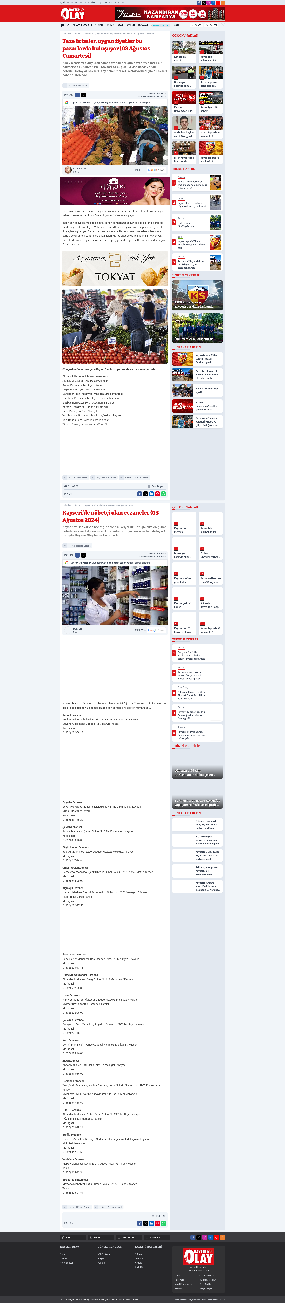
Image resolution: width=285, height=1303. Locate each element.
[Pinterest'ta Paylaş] (157, 493)
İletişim (90, 2)
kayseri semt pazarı (78, 85)
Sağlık (101, 1258)
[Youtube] (218, 3)
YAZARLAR (155, 1237)
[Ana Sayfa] (68, 25)
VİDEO (198, 25)
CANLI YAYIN (128, 1237)
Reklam (78, 2)
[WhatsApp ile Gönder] (163, 493)
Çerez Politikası (206, 1284)
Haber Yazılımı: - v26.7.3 (200, 1300)
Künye (66, 2)
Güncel (99, 25)
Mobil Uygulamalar (183, 1284)
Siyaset (130, 25)
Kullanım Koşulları (208, 1280)
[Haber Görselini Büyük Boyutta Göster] (115, 135)
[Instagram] (208, 3)
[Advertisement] (46, 73)
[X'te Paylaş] (83, 95)
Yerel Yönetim (67, 1262)
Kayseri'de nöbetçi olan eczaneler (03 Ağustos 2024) (108, 505)
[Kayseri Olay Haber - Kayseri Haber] (198, 1256)
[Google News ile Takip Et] (156, 170)
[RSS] (223, 3)
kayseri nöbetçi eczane (80, 546)
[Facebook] (199, 3)
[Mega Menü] (62, 25)
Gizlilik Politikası (207, 1275)
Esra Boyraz (79, 170)
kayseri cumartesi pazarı (136, 477)
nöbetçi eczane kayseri (111, 1207)
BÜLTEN (77, 630)
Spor (120, 25)
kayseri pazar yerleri (106, 477)
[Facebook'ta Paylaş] (77, 95)
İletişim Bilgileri (206, 1288)
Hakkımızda (180, 1280)
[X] (204, 3)
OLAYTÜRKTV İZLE (82, 25)
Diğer (176, 25)
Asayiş (111, 25)
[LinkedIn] (213, 3)
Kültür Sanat (104, 1254)
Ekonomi (143, 25)
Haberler (66, 34)
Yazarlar (64, 1258)
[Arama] (223, 25)
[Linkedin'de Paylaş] (151, 493)
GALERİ (213, 25)
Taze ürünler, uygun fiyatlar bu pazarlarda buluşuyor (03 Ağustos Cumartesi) (119, 34)
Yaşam (101, 1262)
